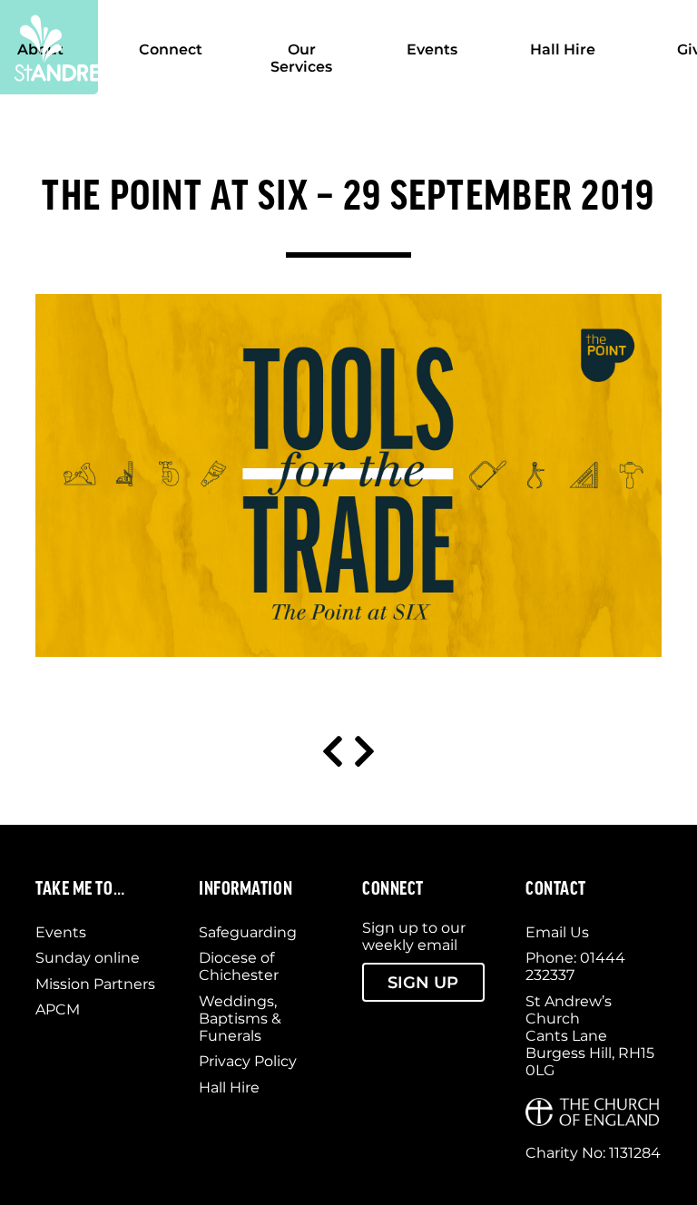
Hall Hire (562, 49)
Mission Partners (95, 984)
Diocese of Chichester (239, 966)
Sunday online (87, 957)
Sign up (423, 982)
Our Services (301, 58)
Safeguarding (248, 932)
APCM (57, 1009)
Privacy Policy (248, 1061)
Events (432, 49)
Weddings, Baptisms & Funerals (240, 1018)
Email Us (557, 932)
